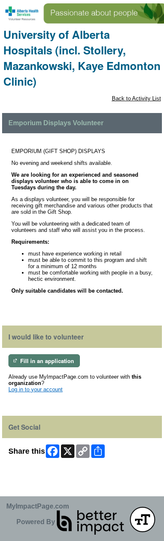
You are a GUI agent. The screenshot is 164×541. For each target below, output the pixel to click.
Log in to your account (35, 389)
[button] (142, 519)
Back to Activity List (136, 98)
